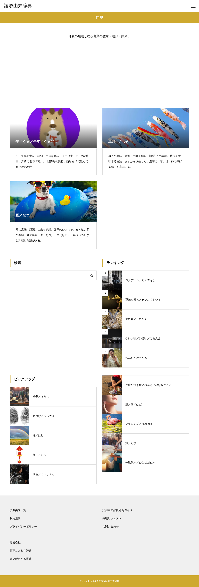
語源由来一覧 (18, 510)
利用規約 (15, 518)
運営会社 (15, 542)
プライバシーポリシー (23, 526)
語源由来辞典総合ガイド (117, 510)
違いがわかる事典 (20, 558)
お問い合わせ (110, 526)
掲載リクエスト (111, 518)
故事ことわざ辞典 (20, 550)
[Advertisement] (99, 70)
